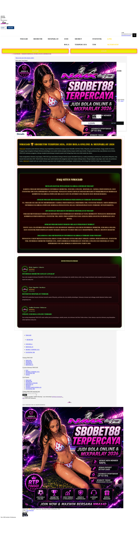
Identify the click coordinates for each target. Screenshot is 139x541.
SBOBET (28, 386)
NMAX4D (22, 148)
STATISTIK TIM (30, 352)
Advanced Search (126, 35)
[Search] (134, 35)
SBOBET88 (29, 339)
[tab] (20, 134)
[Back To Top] (23, 516)
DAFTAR (35, 51)
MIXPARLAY (29, 347)
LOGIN (103, 51)
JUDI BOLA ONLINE (32, 383)
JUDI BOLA (29, 344)
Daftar (10, 27)
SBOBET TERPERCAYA (32, 349)
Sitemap (28, 374)
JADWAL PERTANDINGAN (33, 387)
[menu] (69, 41)
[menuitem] (24, 39)
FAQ (27, 370)
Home (14, 54)
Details (20, 134)
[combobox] (129, 34)
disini (121, 101)
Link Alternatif (30, 510)
